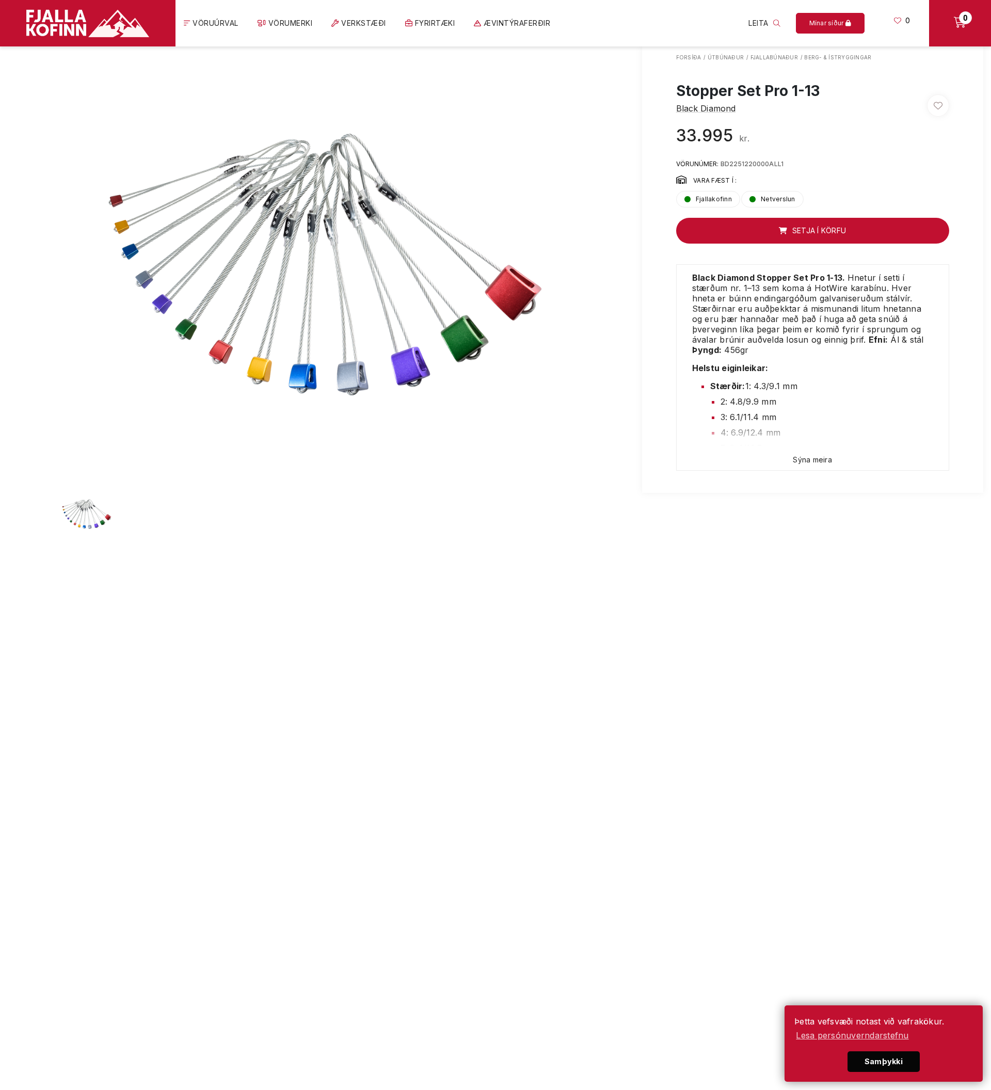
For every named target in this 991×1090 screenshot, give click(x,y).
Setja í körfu (818, 230)
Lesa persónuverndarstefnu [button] (852, 1035)
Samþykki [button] (884, 1061)
